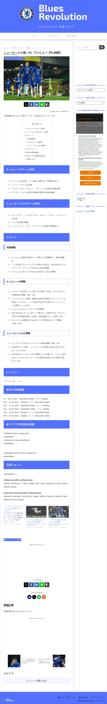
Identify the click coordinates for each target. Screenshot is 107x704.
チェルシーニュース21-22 (13, 539)
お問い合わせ (83, 697)
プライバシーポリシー (97, 697)
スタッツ (30, 135)
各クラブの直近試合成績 (36, 156)
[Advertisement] (36, 561)
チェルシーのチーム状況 (36, 128)
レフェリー (31, 149)
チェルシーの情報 (35, 142)
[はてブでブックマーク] (36, 104)
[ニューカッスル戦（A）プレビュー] (15, 515)
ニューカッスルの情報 (37, 145)
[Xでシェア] (26, 104)
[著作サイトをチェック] (29, 597)
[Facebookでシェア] (31, 104)
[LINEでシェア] (41, 104)
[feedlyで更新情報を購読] (39, 597)
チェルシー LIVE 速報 (85, 211)
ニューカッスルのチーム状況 (37, 132)
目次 (34, 124)
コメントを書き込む (36, 680)
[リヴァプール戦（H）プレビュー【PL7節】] (58, 512)
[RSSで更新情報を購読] (44, 597)
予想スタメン (32, 159)
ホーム (61, 697)
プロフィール (71, 697)
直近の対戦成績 (32, 152)
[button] (47, 104)
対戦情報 (32, 139)
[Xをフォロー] (34, 597)
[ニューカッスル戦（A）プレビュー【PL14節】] (36, 512)
